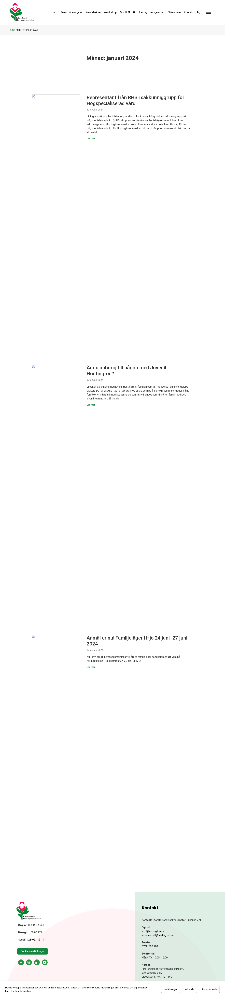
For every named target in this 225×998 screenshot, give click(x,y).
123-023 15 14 (35, 939)
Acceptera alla (209, 989)
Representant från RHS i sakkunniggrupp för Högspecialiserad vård (135, 100)
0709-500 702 (150, 946)
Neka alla (189, 989)
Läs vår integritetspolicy (18, 991)
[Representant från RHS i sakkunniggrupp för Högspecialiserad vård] (56, 218)
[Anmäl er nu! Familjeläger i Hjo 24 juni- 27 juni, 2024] (56, 758)
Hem (11, 29)
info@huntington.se (153, 931)
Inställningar (170, 989)
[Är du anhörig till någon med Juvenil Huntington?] (56, 488)
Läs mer (91, 138)
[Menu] (208, 12)
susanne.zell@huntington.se (158, 935)
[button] (198, 12)
